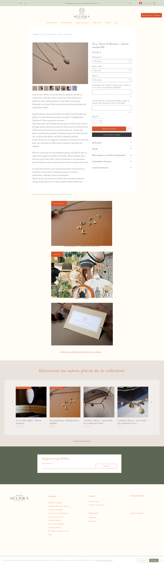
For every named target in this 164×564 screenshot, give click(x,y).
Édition (95, 76)
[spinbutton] (97, 121)
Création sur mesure (97, 505)
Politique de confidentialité (104, 560)
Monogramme (97, 57)
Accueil (35, 34)
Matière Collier (98, 66)
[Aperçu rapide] (99, 402)
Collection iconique (54, 502)
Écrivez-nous (94, 501)
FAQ (50, 535)
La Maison (52, 496)
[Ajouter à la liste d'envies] (129, 128)
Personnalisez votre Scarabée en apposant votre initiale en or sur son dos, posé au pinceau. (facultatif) (111, 86)
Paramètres (142, 560)
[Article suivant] (151, 402)
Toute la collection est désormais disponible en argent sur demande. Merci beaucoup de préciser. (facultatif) (111, 101)
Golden (61, 531)
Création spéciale (55, 527)
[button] (154, 3)
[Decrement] (93, 121)
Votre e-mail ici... (48, 463)
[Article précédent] (12, 402)
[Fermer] (161, 560)
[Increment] (100, 121)
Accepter (154, 560)
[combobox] (112, 61)
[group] (82, 407)
